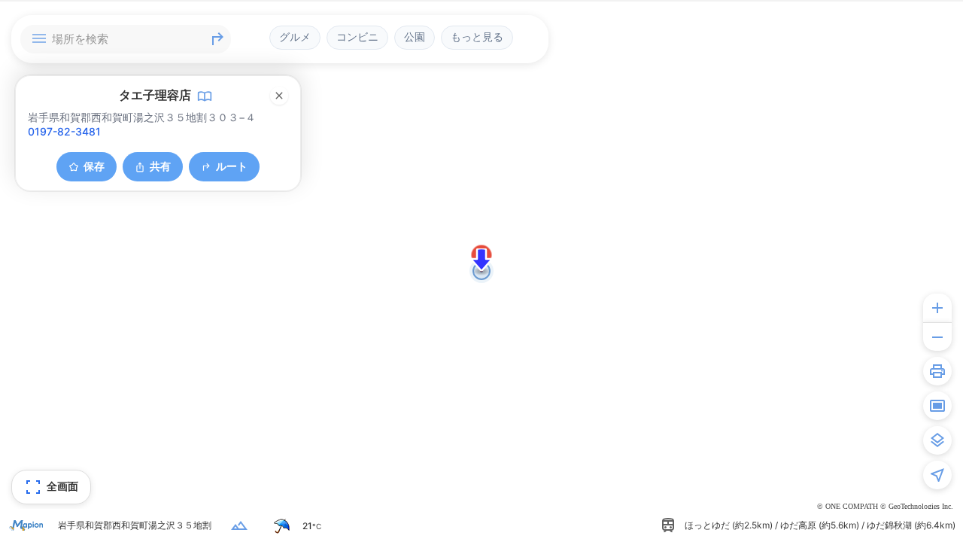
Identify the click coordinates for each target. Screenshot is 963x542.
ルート (232, 166)
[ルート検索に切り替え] (217, 39)
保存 (94, 166)
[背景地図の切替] (937, 440)
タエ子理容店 (155, 94)
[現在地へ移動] (937, 475)
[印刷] (937, 371)
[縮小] (937, 336)
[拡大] (937, 308)
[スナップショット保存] (937, 405)
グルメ (295, 37)
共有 (160, 166)
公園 (414, 37)
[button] (481, 259)
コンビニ (357, 37)
